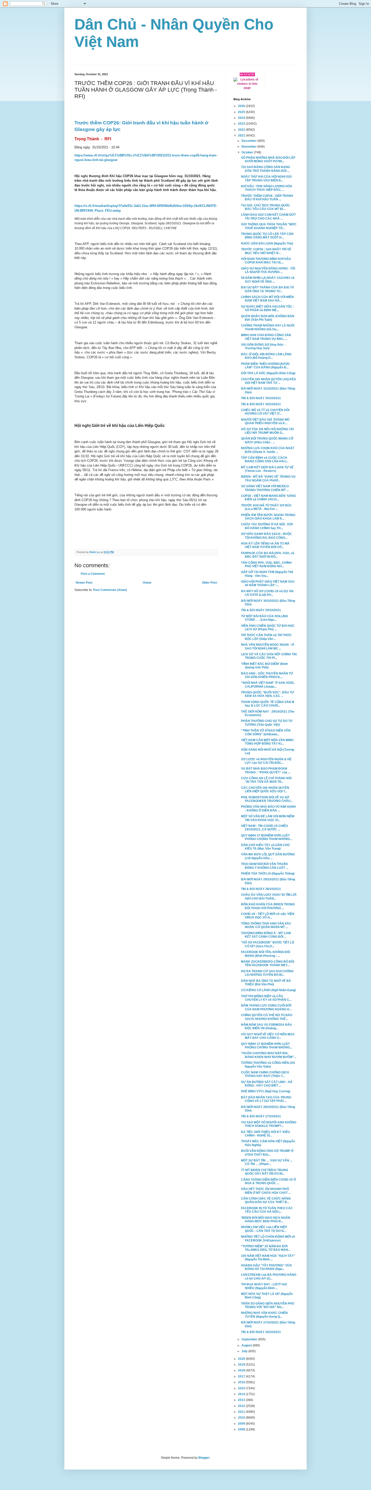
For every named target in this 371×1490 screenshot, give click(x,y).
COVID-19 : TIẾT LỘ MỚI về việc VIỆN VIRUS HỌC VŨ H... (267, 915)
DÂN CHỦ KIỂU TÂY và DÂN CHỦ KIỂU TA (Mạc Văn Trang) (265, 846)
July (245, 1351)
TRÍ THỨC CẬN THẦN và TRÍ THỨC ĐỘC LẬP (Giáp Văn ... (266, 636)
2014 (242, 1394)
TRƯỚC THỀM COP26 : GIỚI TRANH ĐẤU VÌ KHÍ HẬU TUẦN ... (267, 197)
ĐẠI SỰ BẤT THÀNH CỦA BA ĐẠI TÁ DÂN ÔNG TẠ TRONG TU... (267, 289)
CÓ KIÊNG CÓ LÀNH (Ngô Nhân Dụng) (268, 990)
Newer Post (84, 582)
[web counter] (247, 75)
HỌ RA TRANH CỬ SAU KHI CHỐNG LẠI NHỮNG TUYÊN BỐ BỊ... (267, 973)
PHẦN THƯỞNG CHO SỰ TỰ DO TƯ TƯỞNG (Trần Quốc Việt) (267, 722)
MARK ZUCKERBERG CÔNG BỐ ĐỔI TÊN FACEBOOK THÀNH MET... (267, 963)
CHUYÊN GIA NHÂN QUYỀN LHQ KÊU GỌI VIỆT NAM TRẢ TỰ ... (268, 381)
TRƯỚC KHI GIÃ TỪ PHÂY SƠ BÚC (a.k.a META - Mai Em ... (266, 507)
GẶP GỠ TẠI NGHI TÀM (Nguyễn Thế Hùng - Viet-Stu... (267, 573)
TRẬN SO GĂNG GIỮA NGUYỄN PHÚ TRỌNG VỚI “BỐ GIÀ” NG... (267, 1305)
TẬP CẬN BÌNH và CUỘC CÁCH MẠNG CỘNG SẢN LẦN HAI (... (264, 459)
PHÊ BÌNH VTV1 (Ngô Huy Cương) (265, 1091)
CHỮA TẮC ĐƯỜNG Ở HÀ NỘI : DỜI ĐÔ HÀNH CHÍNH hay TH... (267, 526)
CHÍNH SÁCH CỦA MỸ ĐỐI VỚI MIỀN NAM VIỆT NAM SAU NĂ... (267, 298)
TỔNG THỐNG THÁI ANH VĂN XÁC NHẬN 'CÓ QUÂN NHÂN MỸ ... (266, 925)
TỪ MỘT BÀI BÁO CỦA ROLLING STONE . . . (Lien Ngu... (264, 617)
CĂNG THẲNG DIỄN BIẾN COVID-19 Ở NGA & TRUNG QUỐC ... (268, 1181)
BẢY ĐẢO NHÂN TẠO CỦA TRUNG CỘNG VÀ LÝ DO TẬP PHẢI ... (266, 1099)
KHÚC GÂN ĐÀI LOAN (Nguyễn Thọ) (267, 243)
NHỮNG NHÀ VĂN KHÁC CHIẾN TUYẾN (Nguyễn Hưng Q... (264, 1314)
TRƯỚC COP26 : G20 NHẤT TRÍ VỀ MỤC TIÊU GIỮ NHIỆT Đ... (266, 251)
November (249, 146)
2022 (242, 129)
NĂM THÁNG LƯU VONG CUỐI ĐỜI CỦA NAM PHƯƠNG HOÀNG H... (266, 1007)
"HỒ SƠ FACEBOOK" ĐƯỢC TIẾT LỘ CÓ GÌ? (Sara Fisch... (267, 944)
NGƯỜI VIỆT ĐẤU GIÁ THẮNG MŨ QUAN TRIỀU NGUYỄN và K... (265, 421)
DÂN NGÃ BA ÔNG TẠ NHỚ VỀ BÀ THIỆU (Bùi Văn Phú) (266, 982)
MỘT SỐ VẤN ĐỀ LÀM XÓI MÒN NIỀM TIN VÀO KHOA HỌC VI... (267, 818)
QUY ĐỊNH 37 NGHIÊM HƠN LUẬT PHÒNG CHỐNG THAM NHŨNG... (266, 837)
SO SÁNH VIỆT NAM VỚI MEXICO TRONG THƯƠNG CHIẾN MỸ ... (265, 488)
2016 (242, 1382)
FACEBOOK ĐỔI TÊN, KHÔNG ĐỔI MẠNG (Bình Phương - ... (265, 953)
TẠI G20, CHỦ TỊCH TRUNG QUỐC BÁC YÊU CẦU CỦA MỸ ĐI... (265, 207)
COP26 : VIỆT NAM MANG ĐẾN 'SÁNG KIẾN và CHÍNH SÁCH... (268, 497)
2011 (242, 1412)
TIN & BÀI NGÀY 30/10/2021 (261, 398)
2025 (242, 112)
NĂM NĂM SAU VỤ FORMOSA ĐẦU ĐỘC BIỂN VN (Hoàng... (266, 1026)
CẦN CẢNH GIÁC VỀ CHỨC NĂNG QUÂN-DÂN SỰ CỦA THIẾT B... (266, 1200)
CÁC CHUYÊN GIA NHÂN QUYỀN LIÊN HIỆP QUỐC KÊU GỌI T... (265, 789)
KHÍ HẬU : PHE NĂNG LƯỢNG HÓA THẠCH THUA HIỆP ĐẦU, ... (266, 188)
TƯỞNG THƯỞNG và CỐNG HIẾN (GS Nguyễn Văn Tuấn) (268, 1064)
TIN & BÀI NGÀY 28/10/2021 (261, 889)
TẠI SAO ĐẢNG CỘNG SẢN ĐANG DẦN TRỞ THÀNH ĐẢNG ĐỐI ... (265, 168)
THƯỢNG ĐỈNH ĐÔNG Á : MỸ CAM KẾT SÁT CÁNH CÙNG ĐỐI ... (266, 934)
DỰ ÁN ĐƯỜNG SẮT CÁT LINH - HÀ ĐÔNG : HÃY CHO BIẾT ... (267, 1083)
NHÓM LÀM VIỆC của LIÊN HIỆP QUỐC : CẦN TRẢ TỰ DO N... (264, 1228)
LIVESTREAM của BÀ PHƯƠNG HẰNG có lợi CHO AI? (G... (268, 1276)
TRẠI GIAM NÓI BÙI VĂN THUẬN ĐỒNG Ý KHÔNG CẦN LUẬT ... (264, 865)
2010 (242, 1417)
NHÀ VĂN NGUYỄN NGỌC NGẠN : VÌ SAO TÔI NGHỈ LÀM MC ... (267, 646)
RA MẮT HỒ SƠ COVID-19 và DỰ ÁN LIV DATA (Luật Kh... (267, 593)
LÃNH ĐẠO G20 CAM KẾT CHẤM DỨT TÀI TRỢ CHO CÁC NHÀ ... (268, 216)
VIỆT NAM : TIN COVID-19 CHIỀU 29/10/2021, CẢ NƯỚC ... (264, 827)
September (250, 1339)
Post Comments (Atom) (110, 590)
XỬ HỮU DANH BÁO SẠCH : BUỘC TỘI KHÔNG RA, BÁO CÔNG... (266, 535)
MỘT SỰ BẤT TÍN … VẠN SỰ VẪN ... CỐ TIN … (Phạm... (266, 1162)
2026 (242, 106)
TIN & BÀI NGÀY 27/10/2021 (261, 1116)
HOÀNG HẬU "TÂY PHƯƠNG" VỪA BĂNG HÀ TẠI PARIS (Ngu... (266, 1267)
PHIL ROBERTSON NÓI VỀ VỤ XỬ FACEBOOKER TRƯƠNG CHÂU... (267, 799)
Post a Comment (93, 574)
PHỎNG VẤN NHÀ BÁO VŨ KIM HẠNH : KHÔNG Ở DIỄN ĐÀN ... (268, 808)
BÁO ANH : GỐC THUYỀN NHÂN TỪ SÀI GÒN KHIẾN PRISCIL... (267, 675)
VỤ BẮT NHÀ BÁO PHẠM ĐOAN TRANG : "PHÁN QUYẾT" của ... (265, 770)
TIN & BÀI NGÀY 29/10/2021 (261, 610)
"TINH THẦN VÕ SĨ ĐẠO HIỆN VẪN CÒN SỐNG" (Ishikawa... (265, 732)
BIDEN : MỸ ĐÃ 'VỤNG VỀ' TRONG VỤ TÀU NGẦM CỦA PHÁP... (268, 478)
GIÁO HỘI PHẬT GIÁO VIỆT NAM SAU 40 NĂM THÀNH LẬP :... (268, 583)
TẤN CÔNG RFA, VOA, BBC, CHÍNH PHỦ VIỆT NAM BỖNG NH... (266, 564)
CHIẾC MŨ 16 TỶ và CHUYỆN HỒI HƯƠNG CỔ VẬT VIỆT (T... (265, 411)
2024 (242, 118)
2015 (242, 1388)
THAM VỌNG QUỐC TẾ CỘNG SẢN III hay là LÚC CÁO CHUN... (267, 703)
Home (147, 582)
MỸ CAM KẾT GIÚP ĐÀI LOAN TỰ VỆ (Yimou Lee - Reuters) (267, 469)
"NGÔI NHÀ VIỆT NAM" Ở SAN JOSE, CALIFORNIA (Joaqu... (268, 684)
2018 (242, 1370)
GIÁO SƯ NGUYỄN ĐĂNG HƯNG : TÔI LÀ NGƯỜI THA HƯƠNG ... (268, 270)
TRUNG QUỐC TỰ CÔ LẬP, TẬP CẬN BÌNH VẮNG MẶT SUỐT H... (267, 235)
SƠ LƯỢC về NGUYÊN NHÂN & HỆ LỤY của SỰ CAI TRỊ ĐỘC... (266, 761)
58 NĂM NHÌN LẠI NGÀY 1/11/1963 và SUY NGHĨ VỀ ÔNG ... (268, 279)
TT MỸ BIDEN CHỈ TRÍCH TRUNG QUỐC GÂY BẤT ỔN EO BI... (264, 1171)
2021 (242, 135)
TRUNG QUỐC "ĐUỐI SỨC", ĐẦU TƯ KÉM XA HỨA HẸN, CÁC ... (267, 694)
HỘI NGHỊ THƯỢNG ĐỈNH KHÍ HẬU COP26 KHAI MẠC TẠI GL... (266, 260)
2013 (242, 1400)
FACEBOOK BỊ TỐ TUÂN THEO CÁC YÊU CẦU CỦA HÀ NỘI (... (267, 1209)
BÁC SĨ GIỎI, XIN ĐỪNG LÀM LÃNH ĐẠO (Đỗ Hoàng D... (266, 356)
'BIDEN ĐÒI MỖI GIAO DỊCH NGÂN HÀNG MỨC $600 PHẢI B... (265, 1219)
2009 (242, 1423)
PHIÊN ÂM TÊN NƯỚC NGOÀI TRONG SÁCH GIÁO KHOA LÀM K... (268, 516)
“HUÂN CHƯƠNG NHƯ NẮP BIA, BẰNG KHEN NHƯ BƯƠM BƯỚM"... (268, 1055)
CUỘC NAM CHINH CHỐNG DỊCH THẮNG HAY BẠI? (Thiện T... (265, 1074)
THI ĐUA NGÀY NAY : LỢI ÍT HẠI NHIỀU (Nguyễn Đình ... (264, 1286)
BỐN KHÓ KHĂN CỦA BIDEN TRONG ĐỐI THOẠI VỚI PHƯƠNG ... (268, 906)
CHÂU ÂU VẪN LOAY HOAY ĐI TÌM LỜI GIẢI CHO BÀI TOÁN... (268, 896)
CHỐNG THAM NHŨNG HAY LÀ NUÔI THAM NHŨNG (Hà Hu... (267, 327)
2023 (242, 123)
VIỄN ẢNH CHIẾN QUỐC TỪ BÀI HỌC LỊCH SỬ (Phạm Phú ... (268, 627)
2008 (242, 1429)
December (249, 141)
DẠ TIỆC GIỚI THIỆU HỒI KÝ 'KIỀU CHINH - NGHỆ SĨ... (265, 1133)
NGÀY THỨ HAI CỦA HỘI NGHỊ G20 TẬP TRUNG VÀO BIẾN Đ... (266, 178)
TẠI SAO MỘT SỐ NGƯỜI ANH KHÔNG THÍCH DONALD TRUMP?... (268, 1124)
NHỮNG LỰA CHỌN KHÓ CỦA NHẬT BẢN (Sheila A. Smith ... (267, 449)
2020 (242, 1359)
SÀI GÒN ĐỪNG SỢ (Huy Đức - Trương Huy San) (263, 346)
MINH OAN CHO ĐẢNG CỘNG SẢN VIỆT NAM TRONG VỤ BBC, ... (266, 336)
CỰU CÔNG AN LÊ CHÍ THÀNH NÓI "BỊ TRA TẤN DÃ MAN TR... (266, 779)
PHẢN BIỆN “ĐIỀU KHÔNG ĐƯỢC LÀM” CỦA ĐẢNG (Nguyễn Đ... (265, 365)
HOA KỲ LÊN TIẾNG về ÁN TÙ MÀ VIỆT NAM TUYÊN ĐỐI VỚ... (265, 545)
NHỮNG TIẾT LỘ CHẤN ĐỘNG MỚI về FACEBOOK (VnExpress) (268, 1238)
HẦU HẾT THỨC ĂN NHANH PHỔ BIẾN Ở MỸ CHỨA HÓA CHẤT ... (266, 1190)
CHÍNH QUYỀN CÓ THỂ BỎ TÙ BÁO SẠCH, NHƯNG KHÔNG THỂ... (266, 1016)
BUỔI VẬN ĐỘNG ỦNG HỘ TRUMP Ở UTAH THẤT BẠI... (267, 1152)
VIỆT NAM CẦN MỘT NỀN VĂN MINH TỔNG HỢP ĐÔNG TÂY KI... (267, 741)
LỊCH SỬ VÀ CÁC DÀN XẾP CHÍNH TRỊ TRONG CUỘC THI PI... (269, 656)
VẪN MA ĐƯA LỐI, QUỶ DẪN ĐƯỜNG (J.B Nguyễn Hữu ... (268, 856)
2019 (242, 1364)
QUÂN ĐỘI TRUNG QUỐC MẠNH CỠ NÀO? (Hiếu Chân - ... (267, 440)
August (247, 1345)
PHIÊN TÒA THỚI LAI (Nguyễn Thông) (268, 873)
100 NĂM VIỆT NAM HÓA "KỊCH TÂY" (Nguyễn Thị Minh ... (268, 1257)
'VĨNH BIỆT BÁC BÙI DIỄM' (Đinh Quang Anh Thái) (264, 665)
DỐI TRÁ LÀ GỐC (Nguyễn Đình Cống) (268, 373)
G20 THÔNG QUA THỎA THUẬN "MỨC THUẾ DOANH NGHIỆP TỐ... (269, 226)
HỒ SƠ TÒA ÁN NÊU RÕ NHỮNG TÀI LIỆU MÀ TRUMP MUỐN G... (267, 431)
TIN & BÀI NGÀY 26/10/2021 (261, 1332)
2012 (242, 1406)
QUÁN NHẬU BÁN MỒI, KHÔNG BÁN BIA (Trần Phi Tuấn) (267, 317)
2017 (242, 1376)
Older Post (209, 582)
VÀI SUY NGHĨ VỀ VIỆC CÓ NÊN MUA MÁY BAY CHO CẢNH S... (268, 1036)
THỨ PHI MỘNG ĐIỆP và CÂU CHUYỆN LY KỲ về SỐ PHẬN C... (266, 997)
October (248, 152)
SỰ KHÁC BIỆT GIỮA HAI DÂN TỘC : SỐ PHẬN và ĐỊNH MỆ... (267, 308)
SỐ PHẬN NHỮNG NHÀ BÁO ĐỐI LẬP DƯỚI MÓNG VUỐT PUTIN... (268, 159)
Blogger (204, 1457)
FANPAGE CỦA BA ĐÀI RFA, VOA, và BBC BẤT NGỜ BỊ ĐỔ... (267, 554)
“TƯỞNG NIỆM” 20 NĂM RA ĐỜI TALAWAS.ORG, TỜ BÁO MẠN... (265, 1248)
